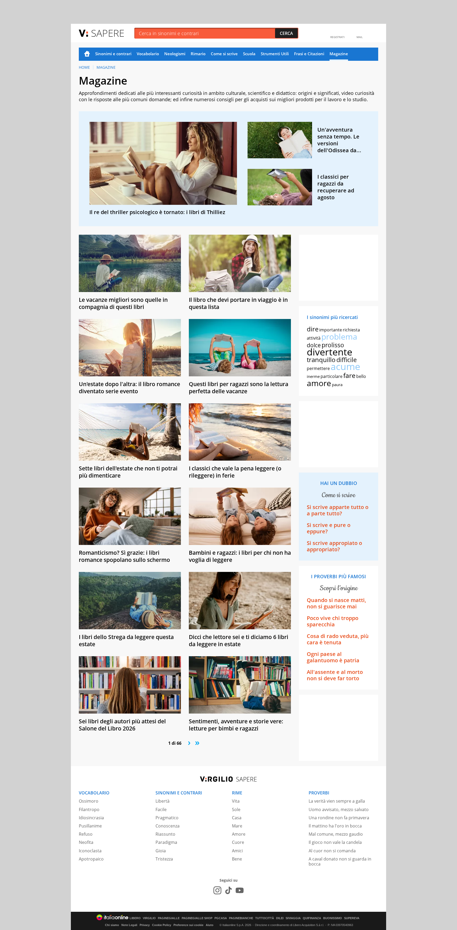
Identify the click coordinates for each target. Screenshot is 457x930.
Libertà (163, 801)
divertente (329, 351)
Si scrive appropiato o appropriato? (334, 546)
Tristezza (164, 859)
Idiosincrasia (91, 818)
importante (330, 330)
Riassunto (165, 834)
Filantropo (89, 809)
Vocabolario (148, 53)
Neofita (86, 842)
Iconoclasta (90, 851)
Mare (237, 826)
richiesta (351, 330)
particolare (331, 376)
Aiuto (209, 925)
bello (361, 376)
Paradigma (166, 842)
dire (312, 329)
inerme (313, 376)
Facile (161, 809)
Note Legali (129, 925)
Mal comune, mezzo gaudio (336, 834)
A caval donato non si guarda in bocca (340, 861)
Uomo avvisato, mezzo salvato (339, 809)
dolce (314, 345)
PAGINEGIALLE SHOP (197, 918)
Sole (236, 809)
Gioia (161, 851)
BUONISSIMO (332, 918)
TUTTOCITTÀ (264, 918)
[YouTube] (239, 890)
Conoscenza (168, 826)
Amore (238, 834)
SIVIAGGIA (293, 918)
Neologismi (174, 53)
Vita (236, 801)
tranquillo (321, 359)
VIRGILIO (149, 918)
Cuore (238, 842)
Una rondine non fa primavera (339, 818)
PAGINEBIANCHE (241, 918)
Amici (237, 851)
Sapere (107, 33)
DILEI (280, 918)
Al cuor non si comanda (332, 851)
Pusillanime (90, 826)
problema (339, 336)
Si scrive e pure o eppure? (328, 528)
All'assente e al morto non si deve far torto (335, 675)
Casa (236, 818)
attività (314, 338)
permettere (318, 368)
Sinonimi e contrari (113, 53)
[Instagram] (217, 890)
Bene (237, 859)
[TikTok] (228, 890)
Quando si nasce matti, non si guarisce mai (336, 603)
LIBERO (135, 918)
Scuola (249, 53)
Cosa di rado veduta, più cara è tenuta (338, 639)
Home (87, 54)
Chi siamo (112, 925)
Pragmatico (167, 818)
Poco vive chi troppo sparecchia (332, 621)
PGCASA (220, 918)
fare (349, 375)
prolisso (333, 345)
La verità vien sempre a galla (337, 801)
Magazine (339, 53)
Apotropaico (91, 859)
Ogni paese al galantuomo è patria (333, 657)
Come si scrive (224, 53)
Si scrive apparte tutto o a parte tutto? (337, 510)
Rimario (198, 53)
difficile (346, 359)
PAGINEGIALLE (169, 918)
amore (319, 383)
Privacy (145, 925)
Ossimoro (88, 801)
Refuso (86, 834)
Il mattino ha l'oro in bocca (335, 826)
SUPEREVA (351, 918)
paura (337, 384)
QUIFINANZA (312, 918)
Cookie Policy (161, 925)
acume (345, 366)
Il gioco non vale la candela (335, 842)
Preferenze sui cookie (188, 925)
